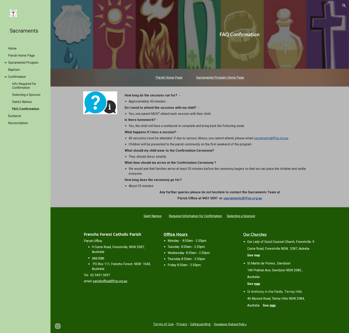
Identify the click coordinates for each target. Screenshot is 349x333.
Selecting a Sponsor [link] (26, 95)
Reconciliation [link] (18, 123)
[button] (344, 6)
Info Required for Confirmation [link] (24, 86)
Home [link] (12, 48)
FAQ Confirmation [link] (25, 109)
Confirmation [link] (17, 77)
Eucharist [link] (14, 116)
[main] (239, 34)
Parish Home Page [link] (21, 55)
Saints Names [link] (22, 102)
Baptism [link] (14, 70)
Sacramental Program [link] (23, 62)
